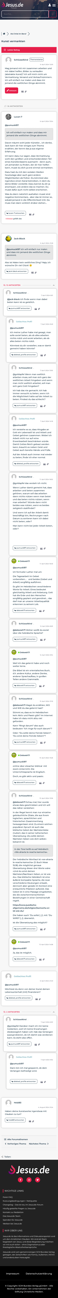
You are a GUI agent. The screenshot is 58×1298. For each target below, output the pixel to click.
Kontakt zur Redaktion (13, 1212)
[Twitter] (37, 1179)
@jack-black (13, 299)
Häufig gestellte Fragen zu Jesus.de (19, 1208)
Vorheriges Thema (16, 1143)
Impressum (12, 1273)
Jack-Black (19, 238)
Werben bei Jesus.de (12, 1223)
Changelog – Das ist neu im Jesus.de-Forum (23, 1205)
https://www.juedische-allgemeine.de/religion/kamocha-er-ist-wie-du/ (31, 908)
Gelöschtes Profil (24, 321)
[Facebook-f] (20, 1179)
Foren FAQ (8, 1197)
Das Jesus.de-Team (11, 1216)
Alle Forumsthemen (17, 1139)
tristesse (9, 219)
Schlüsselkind (21, 60)
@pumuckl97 (12, 125)
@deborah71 (19, 630)
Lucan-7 (18, 117)
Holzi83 (17, 1102)
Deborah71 (25, 561)
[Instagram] (29, 1179)
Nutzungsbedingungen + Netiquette (20, 1201)
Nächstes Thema (38, 1143)
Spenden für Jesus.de (13, 1220)
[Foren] (4, 34)
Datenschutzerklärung (39, 1273)
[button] (54, 5)
